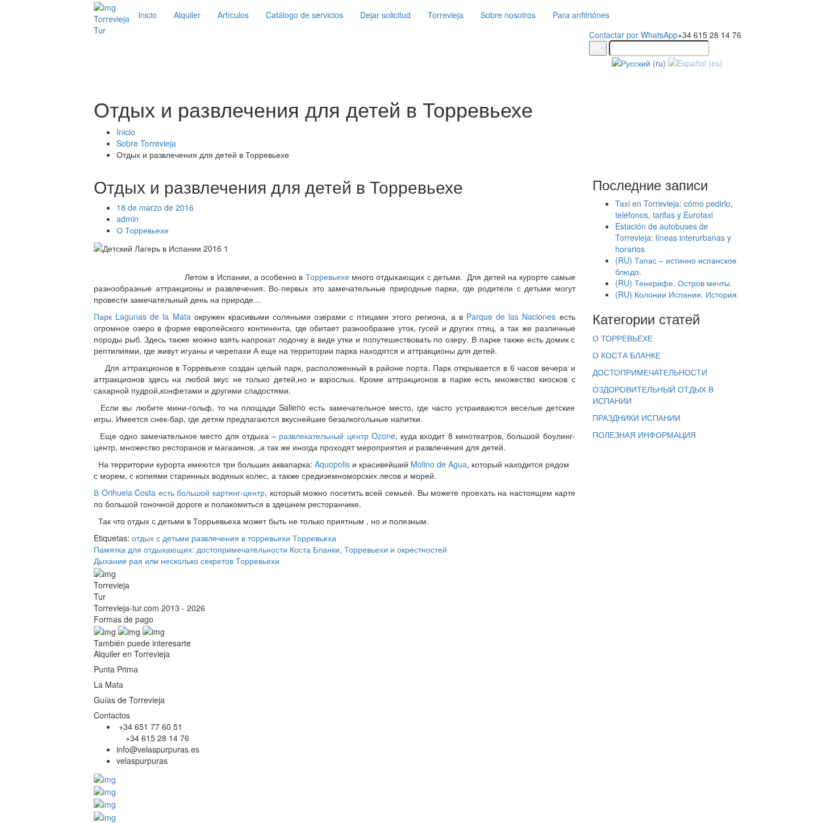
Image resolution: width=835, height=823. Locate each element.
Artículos (233, 14)
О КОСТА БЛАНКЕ (626, 355)
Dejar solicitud (385, 14)
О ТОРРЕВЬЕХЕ (622, 338)
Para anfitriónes (581, 14)
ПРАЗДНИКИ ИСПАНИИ (636, 417)
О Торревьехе (142, 230)
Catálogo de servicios (304, 14)
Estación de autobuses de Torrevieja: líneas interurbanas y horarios (673, 237)
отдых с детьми (160, 538)
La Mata (108, 684)
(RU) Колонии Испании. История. (677, 294)
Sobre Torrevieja (146, 143)
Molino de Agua (439, 464)
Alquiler (187, 14)
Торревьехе (327, 276)
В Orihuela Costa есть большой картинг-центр (179, 492)
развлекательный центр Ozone (337, 435)
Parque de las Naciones (511, 316)
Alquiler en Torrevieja (132, 653)
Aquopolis (332, 464)
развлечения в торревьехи (240, 538)
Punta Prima (116, 669)
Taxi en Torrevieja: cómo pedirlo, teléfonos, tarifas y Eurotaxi (674, 209)
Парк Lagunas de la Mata (142, 316)
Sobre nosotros (508, 14)
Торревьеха (314, 538)
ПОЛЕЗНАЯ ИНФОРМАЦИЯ (644, 434)
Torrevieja (446, 14)
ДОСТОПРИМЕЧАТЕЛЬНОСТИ (649, 372)
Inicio (147, 14)
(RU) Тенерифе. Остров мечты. (673, 283)
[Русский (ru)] (639, 62)
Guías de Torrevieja (129, 699)
